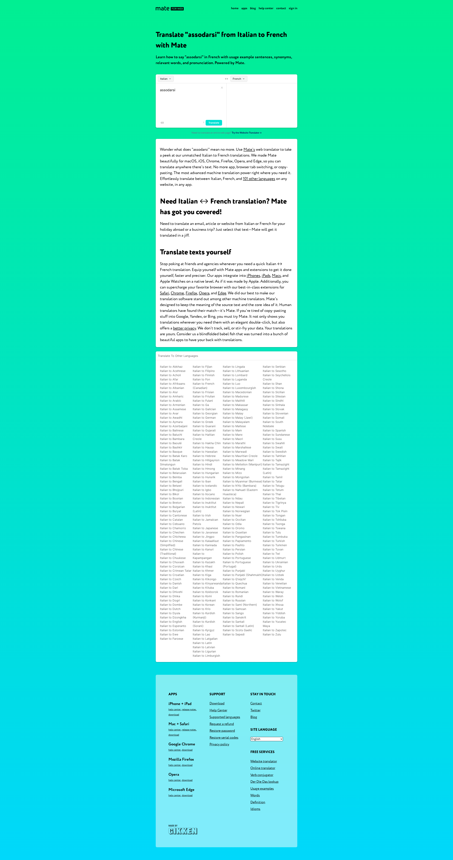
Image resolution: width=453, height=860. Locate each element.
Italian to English (171, 621)
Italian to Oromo (234, 528)
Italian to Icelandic (205, 485)
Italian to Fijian (202, 366)
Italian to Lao (201, 634)
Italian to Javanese (205, 532)
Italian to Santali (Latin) (238, 626)
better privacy (184, 328)
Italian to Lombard (235, 375)
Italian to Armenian (172, 405)
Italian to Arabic (170, 400)
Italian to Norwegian (236, 511)
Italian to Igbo (202, 490)
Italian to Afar (169, 379)
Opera (204, 293)
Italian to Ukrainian (275, 562)
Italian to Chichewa (173, 536)
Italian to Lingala (234, 366)
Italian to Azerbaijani (173, 426)
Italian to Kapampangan (202, 556)
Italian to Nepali (233, 502)
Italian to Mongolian (236, 477)
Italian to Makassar (235, 405)
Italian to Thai (272, 494)
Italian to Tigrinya (274, 502)
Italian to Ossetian (235, 532)
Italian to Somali (273, 417)
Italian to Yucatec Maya (274, 624)
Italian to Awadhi (171, 417)
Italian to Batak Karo (173, 456)
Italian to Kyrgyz (203, 630)
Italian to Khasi (202, 566)
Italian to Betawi (171, 485)
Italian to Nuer (232, 515)
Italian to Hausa (203, 447)
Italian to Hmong (204, 468)
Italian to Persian (234, 549)
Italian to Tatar (272, 481)
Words (255, 795)
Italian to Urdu (272, 566)
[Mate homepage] (170, 8)
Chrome (177, 293)
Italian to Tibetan (274, 498)
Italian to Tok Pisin (275, 511)
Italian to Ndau (232, 498)
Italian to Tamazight (276, 464)
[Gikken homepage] (182, 829)
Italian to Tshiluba (274, 519)
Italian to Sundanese (276, 434)
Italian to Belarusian (173, 473)
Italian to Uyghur (274, 570)
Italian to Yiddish (274, 613)
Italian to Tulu (272, 532)
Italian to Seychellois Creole (276, 377)
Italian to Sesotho (274, 371)
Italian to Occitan (234, 519)
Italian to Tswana (274, 528)
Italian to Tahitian (274, 456)
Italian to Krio (202, 609)
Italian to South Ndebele (273, 424)
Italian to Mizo (232, 473)
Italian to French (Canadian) (203, 386)
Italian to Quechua (235, 583)
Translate (213, 122)
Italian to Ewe (169, 634)
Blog (253, 8)
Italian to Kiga (202, 575)
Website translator (263, 761)
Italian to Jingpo (203, 536)
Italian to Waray (273, 592)
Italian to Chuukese (173, 558)
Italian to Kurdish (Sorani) (204, 624)
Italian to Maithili (234, 400)
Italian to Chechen (172, 532)
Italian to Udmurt (274, 558)
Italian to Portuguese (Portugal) (237, 564)
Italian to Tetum (273, 490)
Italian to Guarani (204, 426)
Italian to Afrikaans (172, 383)
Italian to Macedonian (237, 392)
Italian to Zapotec (274, 630)
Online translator (262, 768)
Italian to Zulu (272, 634)
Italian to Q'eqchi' (234, 579)
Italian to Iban (202, 481)
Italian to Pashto (234, 545)
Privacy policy (219, 744)
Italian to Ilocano (204, 494)
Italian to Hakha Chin (207, 443)
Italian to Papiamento (237, 541)
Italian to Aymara (171, 422)
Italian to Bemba (171, 477)
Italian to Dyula (170, 613)
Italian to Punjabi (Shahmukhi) (243, 575)
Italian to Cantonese (173, 515)
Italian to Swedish (274, 451)
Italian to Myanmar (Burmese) (242, 481)
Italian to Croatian (172, 575)
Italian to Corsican (172, 566)
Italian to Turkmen (275, 545)
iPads (266, 275)
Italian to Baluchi (171, 434)
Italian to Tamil (272, 477)
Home (235, 8)
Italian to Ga (201, 405)
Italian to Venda (273, 579)
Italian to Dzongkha (173, 617)
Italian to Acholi (170, 375)
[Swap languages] (226, 79)
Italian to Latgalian (205, 638)
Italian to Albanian (172, 388)
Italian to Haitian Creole (204, 437)
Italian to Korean (203, 604)
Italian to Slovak (273, 409)
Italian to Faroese (171, 638)
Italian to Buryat (170, 511)
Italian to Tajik (272, 460)
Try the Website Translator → (247, 132)
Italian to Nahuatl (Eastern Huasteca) (240, 492)
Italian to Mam (232, 430)
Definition (257, 802)
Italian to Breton (170, 502)
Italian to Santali (233, 621)
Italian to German (204, 417)
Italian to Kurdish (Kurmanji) (204, 615)
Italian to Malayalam (236, 422)
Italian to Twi (271, 553)
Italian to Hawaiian (205, 451)
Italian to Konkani (204, 600)
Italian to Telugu (273, 485)
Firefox (191, 293)
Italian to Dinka (170, 596)
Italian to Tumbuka (275, 536)
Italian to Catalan (171, 519)
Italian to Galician (204, 409)
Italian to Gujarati (204, 430)
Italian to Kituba (203, 587)
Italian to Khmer (203, 570)
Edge (222, 293)
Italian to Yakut (273, 609)
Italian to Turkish (274, 541)
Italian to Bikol (169, 494)
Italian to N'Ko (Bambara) (239, 485)
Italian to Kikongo (204, 579)
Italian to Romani (234, 587)
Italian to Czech (170, 579)
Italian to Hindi (202, 464)
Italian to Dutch (170, 609)
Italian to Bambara (172, 439)
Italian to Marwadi (235, 451)
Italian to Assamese (173, 409)
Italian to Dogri (170, 600)
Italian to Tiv (271, 507)
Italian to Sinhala (274, 405)
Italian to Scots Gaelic (237, 630)
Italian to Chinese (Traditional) (171, 551)
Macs (276, 275)
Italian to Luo (231, 383)
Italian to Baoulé (171, 443)
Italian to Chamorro (173, 528)
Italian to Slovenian (275, 413)
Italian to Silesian (274, 396)
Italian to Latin (202, 643)
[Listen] (162, 122)
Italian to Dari (169, 587)
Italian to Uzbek (273, 575)
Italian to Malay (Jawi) (238, 417)
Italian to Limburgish (206, 655)
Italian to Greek (203, 422)
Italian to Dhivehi (171, 592)
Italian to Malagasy (235, 409)
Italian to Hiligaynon (206, 460)
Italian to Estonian (172, 630)
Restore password (222, 731)
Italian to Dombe (171, 604)
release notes (189, 709)
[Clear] (222, 87)
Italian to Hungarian (206, 473)
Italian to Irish (202, 515)
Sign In (293, 8)
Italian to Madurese (235, 396)
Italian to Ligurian (204, 651)
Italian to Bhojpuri (172, 490)
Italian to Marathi (234, 443)
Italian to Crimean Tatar (175, 570)
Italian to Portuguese (237, 558)
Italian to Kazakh (204, 562)
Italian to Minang (234, 468)
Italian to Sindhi (273, 400)
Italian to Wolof (273, 600)
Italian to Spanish (274, 430)
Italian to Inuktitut (204, 502)
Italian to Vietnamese (277, 587)
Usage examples (262, 789)
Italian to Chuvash (172, 562)
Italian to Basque (171, 451)
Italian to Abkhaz (171, 366)
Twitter (255, 710)
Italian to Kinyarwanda (208, 583)
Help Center (266, 8)
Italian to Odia (232, 524)
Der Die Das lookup (264, 782)
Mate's (249, 149)
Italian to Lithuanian (236, 371)
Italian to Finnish (203, 375)
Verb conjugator (261, 775)
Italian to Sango (233, 613)
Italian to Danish (171, 583)
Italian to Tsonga (274, 524)
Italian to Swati (273, 447)
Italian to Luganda (235, 379)
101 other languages (259, 178)
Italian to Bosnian (171, 498)
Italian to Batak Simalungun (170, 462)
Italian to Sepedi (234, 634)
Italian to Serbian (274, 366)
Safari (164, 293)
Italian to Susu (272, 439)
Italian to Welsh (273, 596)
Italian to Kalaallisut (206, 541)
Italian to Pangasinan (237, 536)
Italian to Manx (233, 434)
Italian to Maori (233, 439)
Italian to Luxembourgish (239, 388)
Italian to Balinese (172, 430)
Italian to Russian (234, 600)
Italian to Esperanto (173, 626)
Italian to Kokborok (205, 592)
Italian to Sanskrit (234, 617)
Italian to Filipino (204, 371)
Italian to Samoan (234, 609)
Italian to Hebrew (204, 456)
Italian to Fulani (203, 400)
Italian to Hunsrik (204, 477)
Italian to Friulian (204, 396)
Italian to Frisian (203, 392)
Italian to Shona (273, 388)
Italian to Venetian (275, 583)
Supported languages (225, 717)
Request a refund (222, 724)
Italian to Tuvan (273, 549)
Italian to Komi (202, 596)
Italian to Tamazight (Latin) (276, 471)
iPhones (253, 275)
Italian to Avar (169, 413)
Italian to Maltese (234, 426)
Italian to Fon (201, 379)
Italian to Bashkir (171, 447)
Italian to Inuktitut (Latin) (204, 509)
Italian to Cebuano (172, 524)
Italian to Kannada (205, 545)
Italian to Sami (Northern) (240, 604)
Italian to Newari (234, 507)
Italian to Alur (169, 392)
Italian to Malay (233, 413)
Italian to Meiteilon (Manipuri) (242, 464)
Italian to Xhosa (273, 604)
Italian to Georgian (205, 413)
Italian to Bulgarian (172, 507)
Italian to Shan (272, 383)
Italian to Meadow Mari (238, 460)
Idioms (255, 809)
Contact (281, 8)
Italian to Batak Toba (174, 468)
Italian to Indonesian (206, 498)
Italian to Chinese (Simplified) (171, 543)
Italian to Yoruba (274, 617)
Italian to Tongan (274, 515)
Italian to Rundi (233, 596)
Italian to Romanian (235, 592)
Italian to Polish (233, 553)
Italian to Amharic (172, 396)
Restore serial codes (224, 737)
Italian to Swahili (274, 443)
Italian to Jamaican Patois (205, 522)
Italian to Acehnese (172, 371)
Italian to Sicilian (274, 392)
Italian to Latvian (204, 647)
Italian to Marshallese (237, 447)
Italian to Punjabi (234, 570)
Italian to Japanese (205, 528)
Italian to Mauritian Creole (240, 456)
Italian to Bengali (171, 481)
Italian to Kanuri (203, 549)
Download (173, 714)
